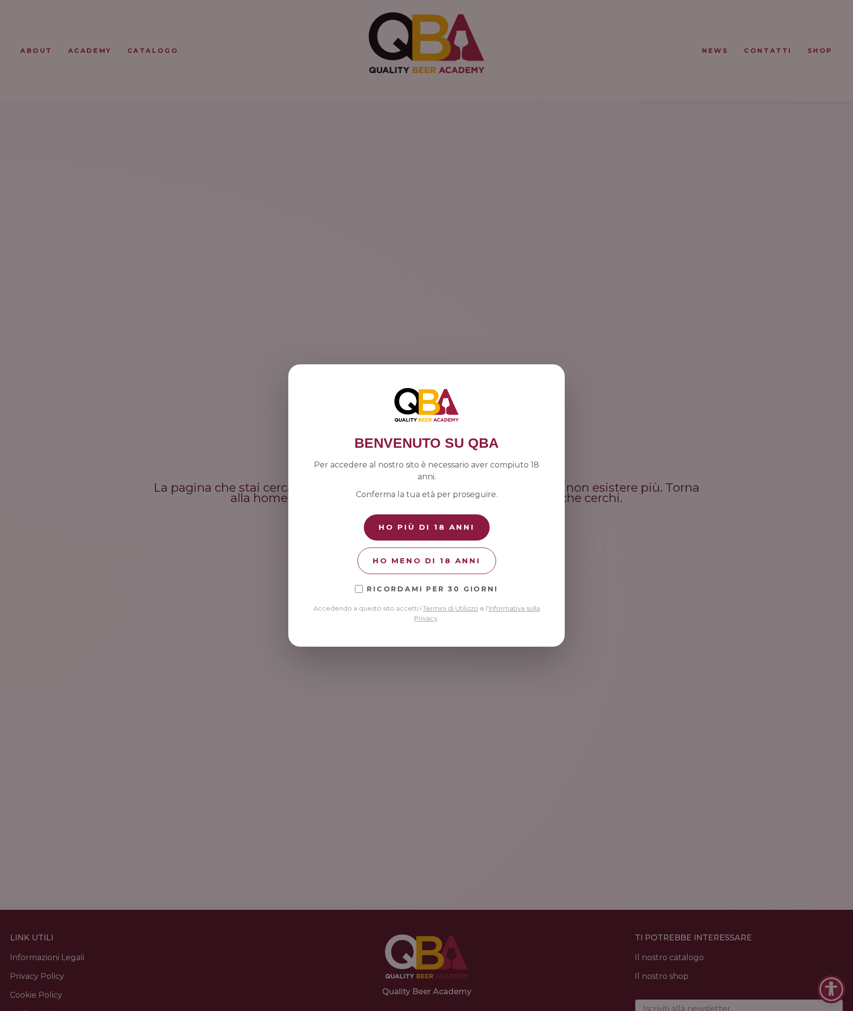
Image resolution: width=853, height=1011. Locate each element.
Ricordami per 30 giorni (432, 589)
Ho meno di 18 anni (427, 560)
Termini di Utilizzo (450, 608)
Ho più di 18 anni (427, 527)
